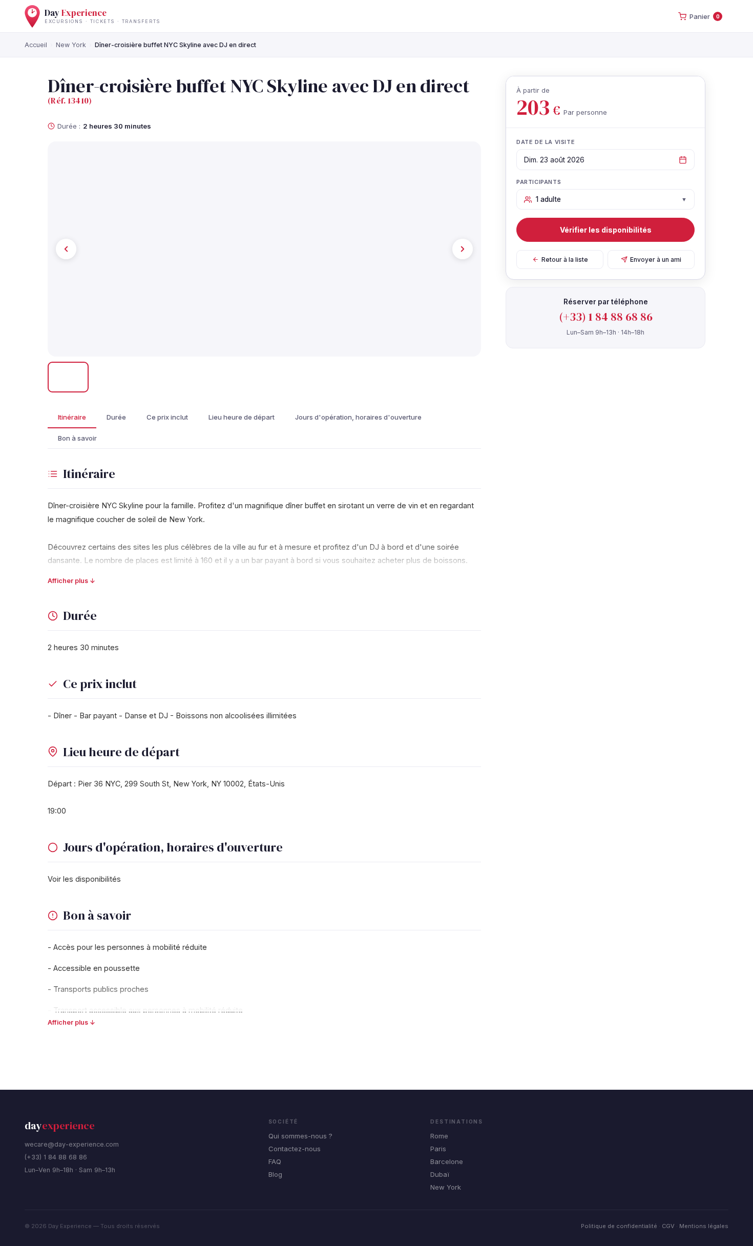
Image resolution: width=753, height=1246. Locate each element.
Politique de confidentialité (619, 1226)
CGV (668, 1226)
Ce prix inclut (167, 417)
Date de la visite (545, 142)
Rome (439, 1136)
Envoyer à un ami (655, 259)
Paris (438, 1149)
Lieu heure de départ (241, 417)
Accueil (36, 45)
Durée (116, 417)
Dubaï (439, 1174)
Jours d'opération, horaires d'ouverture (358, 417)
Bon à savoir (77, 438)
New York (71, 45)
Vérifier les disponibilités (606, 229)
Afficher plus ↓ (71, 581)
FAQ (274, 1161)
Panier (704, 16)
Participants (538, 181)
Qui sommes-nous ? (300, 1136)
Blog (275, 1174)
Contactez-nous (294, 1149)
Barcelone (446, 1161)
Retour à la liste (564, 259)
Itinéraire (72, 417)
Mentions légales (703, 1226)
